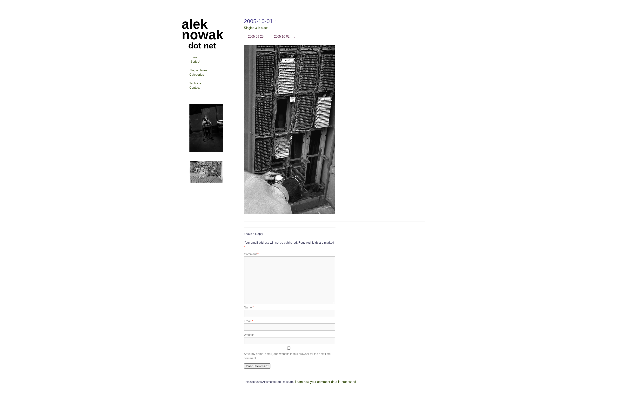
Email (248, 321)
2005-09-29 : (254, 36)
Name (249, 307)
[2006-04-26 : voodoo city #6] (206, 151)
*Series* (194, 61)
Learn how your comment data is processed (325, 382)
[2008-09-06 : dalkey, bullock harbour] (206, 182)
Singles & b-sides (256, 28)
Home (193, 57)
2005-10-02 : (284, 36)
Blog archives (198, 70)
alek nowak (202, 29)
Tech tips (195, 83)
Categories (196, 74)
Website (249, 335)
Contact (194, 87)
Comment (251, 254)
